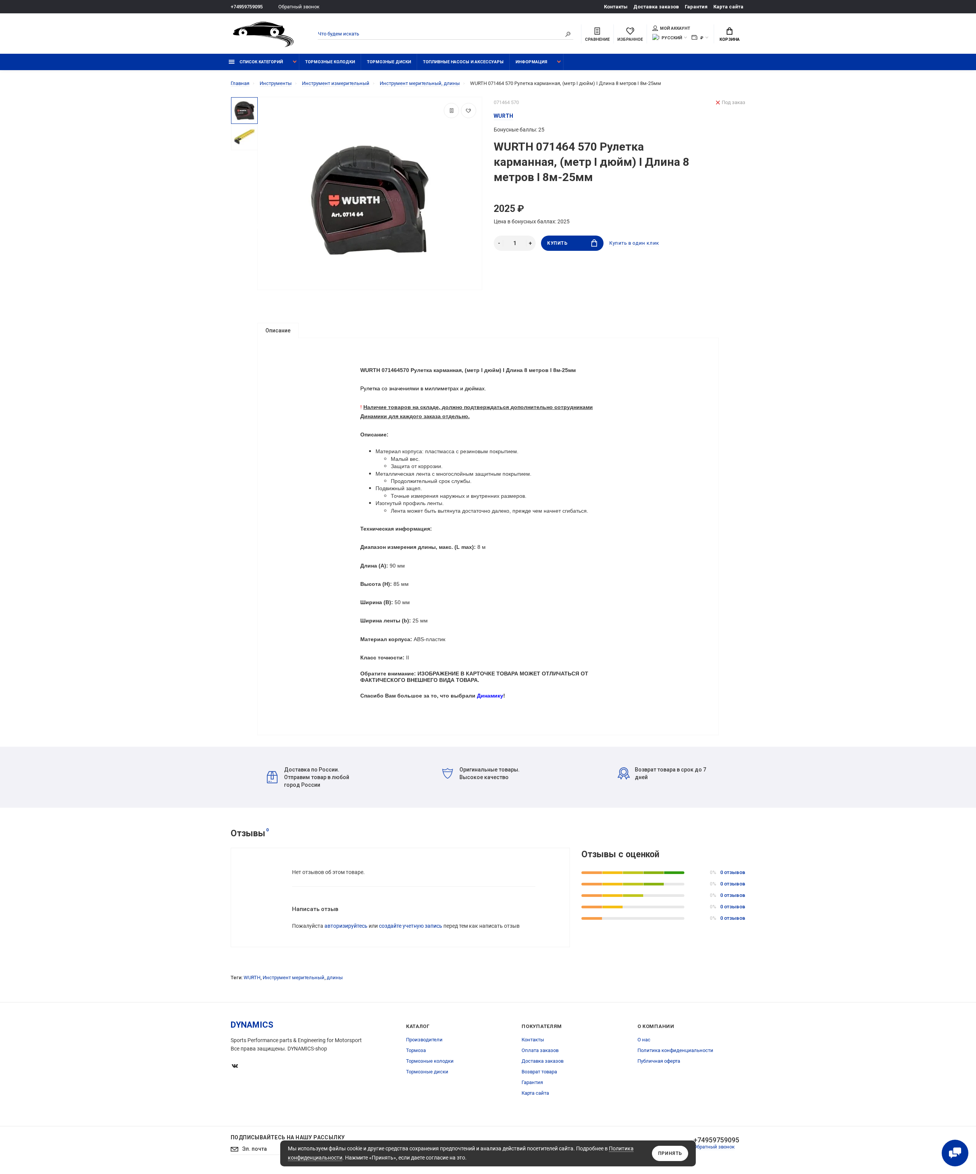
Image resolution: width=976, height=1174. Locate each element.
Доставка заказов (656, 7)
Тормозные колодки (330, 61)
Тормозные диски (389, 61)
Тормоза (416, 1050)
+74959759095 (247, 7)
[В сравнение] (451, 110)
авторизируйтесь (346, 926)
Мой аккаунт (675, 28)
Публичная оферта (658, 1061)
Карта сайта (728, 7)
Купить (557, 243)
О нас (643, 1039)
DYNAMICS (252, 1025)
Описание (278, 330)
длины (335, 977)
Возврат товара (539, 1072)
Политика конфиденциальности (675, 1050)
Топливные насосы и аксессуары (463, 61)
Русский (671, 37)
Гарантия (696, 7)
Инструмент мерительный (293, 977)
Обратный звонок (298, 7)
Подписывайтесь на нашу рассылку (288, 1137)
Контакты (616, 7)
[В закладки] (468, 110)
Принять (670, 1153)
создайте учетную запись (410, 926)
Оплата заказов (540, 1050)
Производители (424, 1039)
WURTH (252, 977)
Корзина (729, 39)
